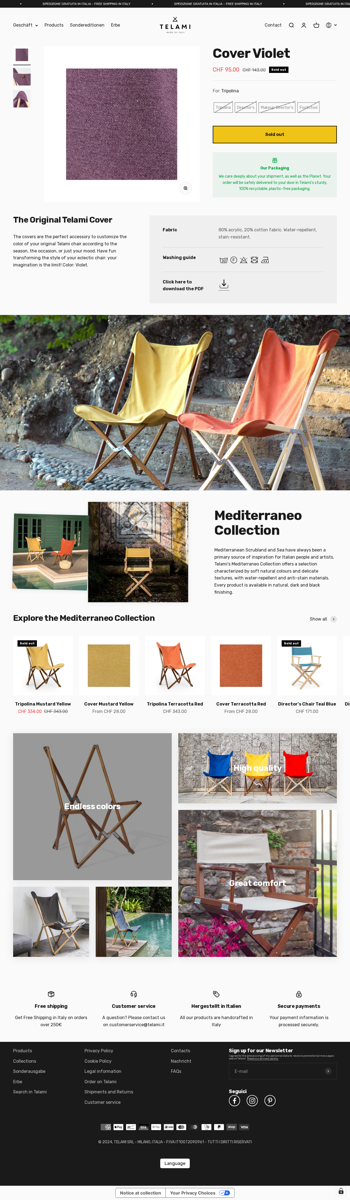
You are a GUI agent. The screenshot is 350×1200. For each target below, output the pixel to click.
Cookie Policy (98, 1061)
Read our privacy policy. (263, 1058)
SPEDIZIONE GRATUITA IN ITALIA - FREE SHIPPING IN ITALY (149, 4)
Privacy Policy (98, 1050)
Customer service (102, 1102)
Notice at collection (140, 1193)
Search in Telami (30, 1091)
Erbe (115, 25)
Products (54, 25)
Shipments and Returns (108, 1091)
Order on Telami (100, 1081)
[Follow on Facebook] (234, 1100)
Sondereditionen (87, 25)
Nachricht (181, 1061)
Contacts (180, 1050)
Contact (273, 25)
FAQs (176, 1071)
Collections (24, 1061)
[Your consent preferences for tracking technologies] (341, 1191)
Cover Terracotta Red (241, 704)
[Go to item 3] (22, 99)
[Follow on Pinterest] (270, 1100)
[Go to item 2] (22, 77)
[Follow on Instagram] (252, 1100)
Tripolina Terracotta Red (175, 704)
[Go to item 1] (22, 55)
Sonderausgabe (29, 1071)
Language (175, 1163)
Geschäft (23, 25)
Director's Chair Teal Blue (307, 704)
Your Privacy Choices (192, 1193)
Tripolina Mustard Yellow (43, 704)
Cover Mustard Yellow (108, 704)
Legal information (102, 1071)
